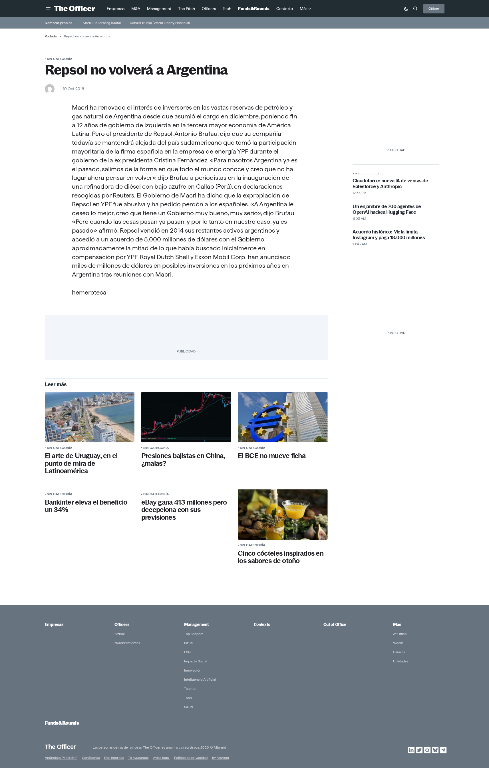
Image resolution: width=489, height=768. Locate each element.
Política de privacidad (191, 757)
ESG (187, 652)
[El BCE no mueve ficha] (282, 417)
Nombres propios (58, 23)
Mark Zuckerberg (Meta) (102, 23)
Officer (433, 8)
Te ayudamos (138, 757)
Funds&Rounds (62, 723)
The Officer (60, 746)
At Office (400, 634)
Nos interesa (114, 757)
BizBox (119, 634)
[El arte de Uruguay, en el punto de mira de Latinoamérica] (89, 417)
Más (397, 624)
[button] (48, 8)
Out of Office (334, 624)
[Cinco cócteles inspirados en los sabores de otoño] (282, 514)
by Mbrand (220, 757)
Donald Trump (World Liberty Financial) (160, 23)
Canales (399, 652)
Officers (121, 624)
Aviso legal (161, 757)
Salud (188, 707)
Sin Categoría (59, 59)
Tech (188, 698)
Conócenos (91, 757)
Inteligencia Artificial (200, 679)
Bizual (188, 643)
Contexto (262, 624)
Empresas (54, 624)
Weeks (398, 643)
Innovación (192, 670)
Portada (51, 36)
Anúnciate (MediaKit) (61, 757)
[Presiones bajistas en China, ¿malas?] (186, 417)
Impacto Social (195, 661)
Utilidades (400, 661)
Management (196, 624)
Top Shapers (193, 634)
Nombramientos (127, 643)
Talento (190, 688)
